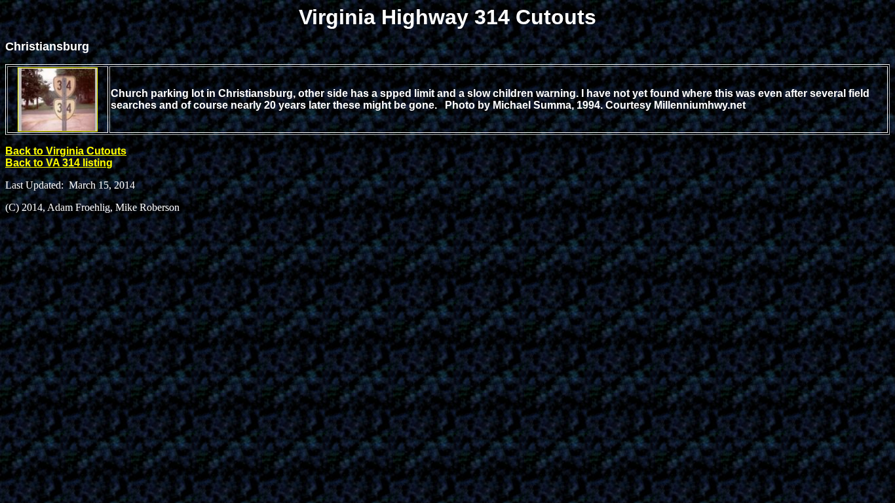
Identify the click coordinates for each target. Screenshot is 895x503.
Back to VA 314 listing (59, 162)
